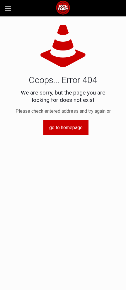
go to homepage (66, 127)
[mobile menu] (8, 9)
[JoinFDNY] (63, 7)
